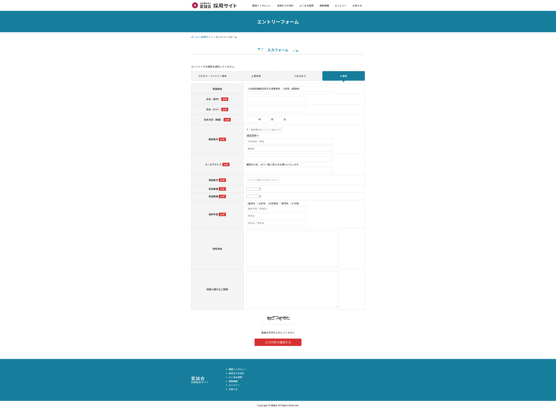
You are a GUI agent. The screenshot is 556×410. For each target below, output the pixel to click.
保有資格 (217, 248)
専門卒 (284, 203)
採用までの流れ (285, 5)
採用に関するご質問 (217, 289)
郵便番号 (213, 139)
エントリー (341, 5)
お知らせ (357, 5)
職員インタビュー (261, 5)
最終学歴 (213, 214)
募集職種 (324, 5)
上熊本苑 (256, 76)
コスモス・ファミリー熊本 (212, 76)
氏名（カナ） (213, 109)
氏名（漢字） (213, 99)
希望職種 (213, 196)
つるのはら (300, 76)
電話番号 (213, 180)
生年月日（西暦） (213, 119)
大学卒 (262, 203)
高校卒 (251, 203)
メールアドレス (213, 164)
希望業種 (213, 189)
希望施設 (217, 89)
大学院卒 (273, 203)
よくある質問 (306, 5)
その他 (295, 203)
